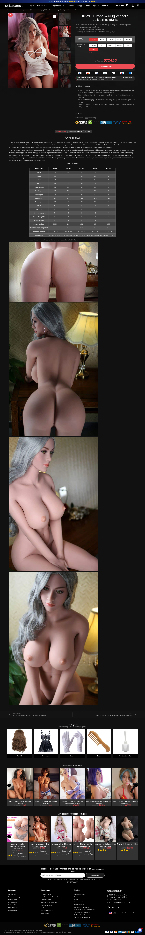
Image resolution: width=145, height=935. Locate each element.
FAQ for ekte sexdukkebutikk (82, 912)
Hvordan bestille (46, 894)
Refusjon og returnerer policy (49, 902)
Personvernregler (79, 902)
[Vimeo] (118, 907)
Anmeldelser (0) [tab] (75, 132)
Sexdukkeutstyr (12, 910)
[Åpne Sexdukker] (46, 5)
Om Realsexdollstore (80, 894)
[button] (9, 785)
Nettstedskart (45, 913)
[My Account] (132, 5)
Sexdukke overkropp (14, 897)
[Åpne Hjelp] (98, 5)
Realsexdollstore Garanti (81, 915)
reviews (14, 852)
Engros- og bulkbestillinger (82, 917)
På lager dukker (25, 10)
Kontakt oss (77, 897)
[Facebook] (109, 907)
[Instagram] (113, 907)
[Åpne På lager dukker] (64, 5)
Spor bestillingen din (47, 911)
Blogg (76, 899)
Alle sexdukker (12, 894)
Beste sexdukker (13, 905)
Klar (90, 53)
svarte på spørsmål (44, 852)
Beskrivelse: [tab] (61, 132)
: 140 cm (80, 40)
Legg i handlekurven (105, 66)
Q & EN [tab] (87, 132)
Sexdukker (15, 10)
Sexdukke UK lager (37, 10)
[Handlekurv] (138, 5)
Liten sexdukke (12, 902)
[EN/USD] (117, 5)
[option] (93, 39)
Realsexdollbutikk (19, 930)
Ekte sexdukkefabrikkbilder (81, 907)
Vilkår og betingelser (47, 908)
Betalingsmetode (46, 905)
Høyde (80, 39)
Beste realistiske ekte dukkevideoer (84, 910)
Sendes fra (81, 45)
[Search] (127, 5)
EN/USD (121, 5)
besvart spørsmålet (22, 852)
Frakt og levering (46, 900)
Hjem (9, 10)
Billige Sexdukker (13, 907)
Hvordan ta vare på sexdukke (50, 897)
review (109, 850)
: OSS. (79, 46)
